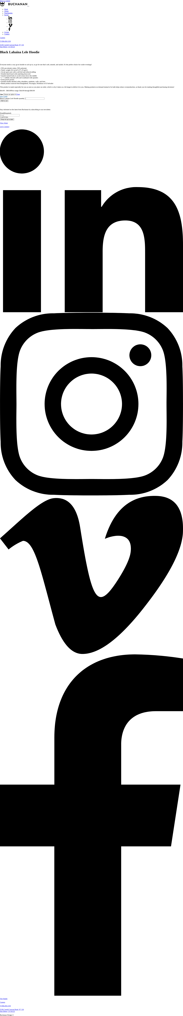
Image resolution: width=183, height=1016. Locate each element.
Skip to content (5, 1)
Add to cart (4, 101)
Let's (4, 127)
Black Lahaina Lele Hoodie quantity (12, 98)
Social (6, 15)
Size (1, 94)
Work (6, 9)
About (6, 11)
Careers (2, 38)
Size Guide (3, 96)
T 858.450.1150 (5, 41)
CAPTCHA (4, 117)
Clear (18, 94)
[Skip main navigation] (28, 6)
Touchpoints (8, 13)
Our (3, 999)
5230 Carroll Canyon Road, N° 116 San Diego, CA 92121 (12, 46)
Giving (6, 32)
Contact (6, 34)
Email (5, 113)
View (4, 123)
